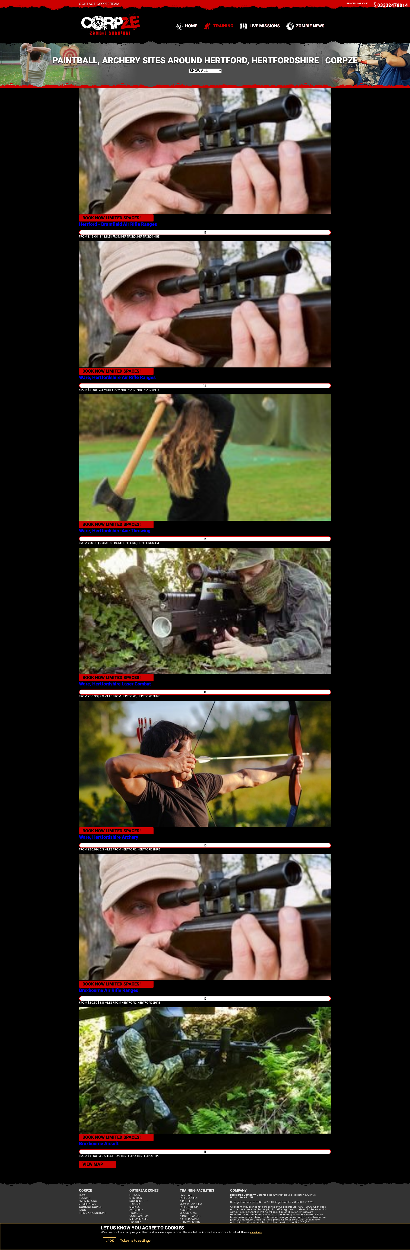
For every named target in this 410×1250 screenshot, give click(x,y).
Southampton (139, 1215)
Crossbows (188, 1212)
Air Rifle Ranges (190, 1215)
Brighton (135, 1197)
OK (109, 1240)
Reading (134, 1206)
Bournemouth (138, 1200)
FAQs (82, 1209)
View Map (92, 1164)
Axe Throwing (189, 1218)
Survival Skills (190, 1221)
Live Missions (264, 25)
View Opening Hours (357, 3)
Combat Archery (191, 1203)
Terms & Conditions (92, 1212)
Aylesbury (136, 1209)
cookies (256, 1232)
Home (191, 25)
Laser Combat (189, 1197)
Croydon (135, 1212)
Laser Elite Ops (189, 1206)
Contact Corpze (90, 1206)
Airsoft (185, 1200)
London (134, 1195)
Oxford (134, 1203)
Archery (185, 1209)
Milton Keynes (138, 1218)
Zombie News (310, 25)
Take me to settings (135, 1240)
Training (223, 25)
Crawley (135, 1221)
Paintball (186, 1195)
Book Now (111, 217)
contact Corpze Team (99, 4)
